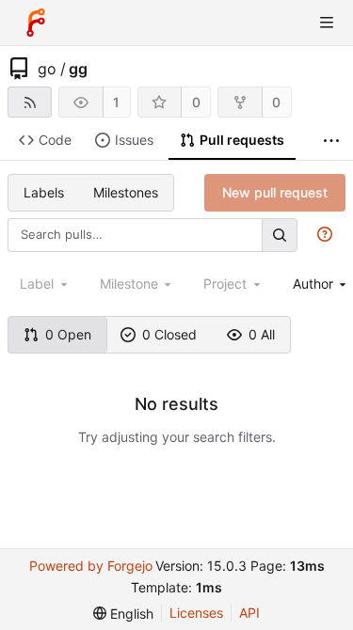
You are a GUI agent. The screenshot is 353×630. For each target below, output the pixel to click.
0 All (262, 334)
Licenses (196, 613)
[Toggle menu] (327, 22)
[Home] (35, 22)
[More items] (331, 140)
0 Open (68, 334)
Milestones (125, 192)
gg (78, 68)
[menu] (123, 614)
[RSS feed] (30, 102)
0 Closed (169, 334)
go (47, 68)
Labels (44, 192)
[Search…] (279, 234)
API (249, 613)
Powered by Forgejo (90, 566)
